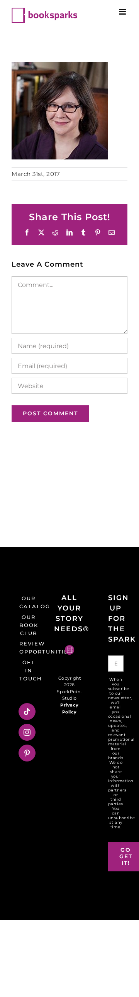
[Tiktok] (27, 711)
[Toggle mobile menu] (123, 12)
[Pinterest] (27, 753)
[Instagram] (27, 732)
